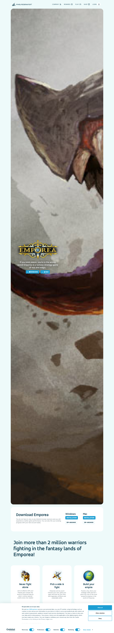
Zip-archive (71, 522)
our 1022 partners (32, 609)
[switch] (48, 629)
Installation (72, 518)
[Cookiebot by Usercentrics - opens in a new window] (11, 630)
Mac (47, 272)
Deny (100, 618)
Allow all (100, 607)
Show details (87, 629)
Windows (34, 272)
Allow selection (100, 613)
